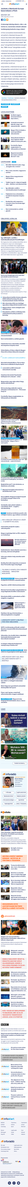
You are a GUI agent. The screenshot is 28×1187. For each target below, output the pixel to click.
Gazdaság (10, 98)
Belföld (2, 1122)
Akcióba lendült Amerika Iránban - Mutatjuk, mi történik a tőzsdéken (12, 858)
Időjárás (23, 1134)
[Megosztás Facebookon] (2, 19)
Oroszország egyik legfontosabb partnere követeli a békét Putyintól (13, 906)
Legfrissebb (14, 1130)
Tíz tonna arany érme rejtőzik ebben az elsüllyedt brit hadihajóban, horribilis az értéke (12, 479)
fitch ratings (5, 104)
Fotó (22, 1130)
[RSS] (9, 1183)
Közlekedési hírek (5, 1147)
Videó (12, 1134)
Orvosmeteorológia (5, 1149)
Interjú (22, 1124)
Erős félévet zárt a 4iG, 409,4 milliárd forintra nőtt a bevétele (12, 658)
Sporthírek (16, 1149)
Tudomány (13, 1122)
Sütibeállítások (11, 1177)
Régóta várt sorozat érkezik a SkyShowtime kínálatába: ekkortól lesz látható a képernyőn (13, 938)
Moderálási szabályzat (13, 1175)
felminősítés (15, 104)
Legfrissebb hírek (18, 1145)
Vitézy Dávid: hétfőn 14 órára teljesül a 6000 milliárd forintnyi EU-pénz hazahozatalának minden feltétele (14, 299)
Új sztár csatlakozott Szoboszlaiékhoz (13, 358)
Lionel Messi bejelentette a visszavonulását (10, 334)
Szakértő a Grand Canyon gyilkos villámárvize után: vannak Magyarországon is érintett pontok (11, 421)
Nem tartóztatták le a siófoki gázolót (12, 339)
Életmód (23, 1126)
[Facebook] (14, 1183)
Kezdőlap (4, 98)
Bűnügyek (3, 1132)
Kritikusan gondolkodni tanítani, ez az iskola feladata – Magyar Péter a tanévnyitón (11, 441)
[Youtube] (18, 1183)
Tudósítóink (24, 1122)
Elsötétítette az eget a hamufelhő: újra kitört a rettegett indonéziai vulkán (12, 680)
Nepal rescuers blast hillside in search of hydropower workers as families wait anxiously (13, 1035)
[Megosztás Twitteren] (5, 19)
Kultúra (13, 1124)
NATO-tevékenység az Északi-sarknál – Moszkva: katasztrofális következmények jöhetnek (14, 629)
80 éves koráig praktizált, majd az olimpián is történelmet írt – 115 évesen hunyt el (13, 390)
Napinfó (3, 1134)
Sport (12, 1126)
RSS (6, 1177)
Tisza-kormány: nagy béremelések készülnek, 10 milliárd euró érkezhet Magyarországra (12, 834)
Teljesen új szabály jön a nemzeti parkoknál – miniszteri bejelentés (14, 571)
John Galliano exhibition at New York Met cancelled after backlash (13, 1106)
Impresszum (12, 1173)
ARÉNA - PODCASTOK (6, 1)
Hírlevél (23, 1132)
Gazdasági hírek (4, 1151)
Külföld (2, 1124)
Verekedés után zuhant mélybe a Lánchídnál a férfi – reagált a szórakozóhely (11, 506)
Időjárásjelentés (18, 1147)
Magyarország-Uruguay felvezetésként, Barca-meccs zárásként (13, 700)
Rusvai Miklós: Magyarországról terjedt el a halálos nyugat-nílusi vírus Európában (13, 498)
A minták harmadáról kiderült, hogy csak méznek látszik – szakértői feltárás (12, 460)
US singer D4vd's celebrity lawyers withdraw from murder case (13, 1058)
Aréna (15, 1151)
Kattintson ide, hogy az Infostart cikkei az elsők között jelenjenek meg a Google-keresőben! (14, 92)
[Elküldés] (7, 19)
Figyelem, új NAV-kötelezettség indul (13, 585)
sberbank (4, 106)
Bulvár (2, 1130)
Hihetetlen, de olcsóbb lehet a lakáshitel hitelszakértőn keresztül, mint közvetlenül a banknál (13, 637)
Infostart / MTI (5, 15)
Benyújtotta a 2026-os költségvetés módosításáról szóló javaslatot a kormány (13, 313)
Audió (12, 1132)
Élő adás (9, 792)
